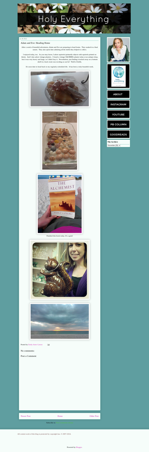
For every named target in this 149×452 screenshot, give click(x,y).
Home (60, 416)
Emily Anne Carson (35, 345)
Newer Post (25, 416)
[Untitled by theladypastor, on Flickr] (60, 107)
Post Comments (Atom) (64, 423)
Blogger (79, 447)
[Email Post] (47, 345)
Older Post (94, 416)
